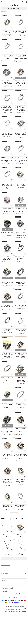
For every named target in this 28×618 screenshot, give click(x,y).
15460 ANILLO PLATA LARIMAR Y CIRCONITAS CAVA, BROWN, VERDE (20, 234)
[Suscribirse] (26, 584)
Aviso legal (24, 611)
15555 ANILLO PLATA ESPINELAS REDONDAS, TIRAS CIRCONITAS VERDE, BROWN (7, 430)
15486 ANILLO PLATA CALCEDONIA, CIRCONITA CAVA (7, 307)
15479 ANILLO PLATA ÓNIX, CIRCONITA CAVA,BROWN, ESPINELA (7, 282)
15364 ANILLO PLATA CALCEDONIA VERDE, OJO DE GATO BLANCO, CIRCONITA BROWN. (7, 108)
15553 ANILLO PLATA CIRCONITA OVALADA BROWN (21, 405)
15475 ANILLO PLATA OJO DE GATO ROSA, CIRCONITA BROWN (21, 258)
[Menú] (1, 2)
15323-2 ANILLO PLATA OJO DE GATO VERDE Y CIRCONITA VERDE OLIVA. (21, 57)
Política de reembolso (19, 607)
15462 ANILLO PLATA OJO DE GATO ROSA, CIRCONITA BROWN (7, 258)
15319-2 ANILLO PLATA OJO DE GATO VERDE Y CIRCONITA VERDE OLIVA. (7, 33)
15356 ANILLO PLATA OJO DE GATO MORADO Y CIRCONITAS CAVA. (21, 82)
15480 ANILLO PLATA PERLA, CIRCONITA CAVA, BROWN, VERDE (20, 282)
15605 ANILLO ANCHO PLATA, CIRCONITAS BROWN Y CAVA (7, 456)
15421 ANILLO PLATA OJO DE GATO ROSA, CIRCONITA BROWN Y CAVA (7, 210)
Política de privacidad (10, 609)
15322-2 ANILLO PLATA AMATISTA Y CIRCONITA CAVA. (7, 57)
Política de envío (6, 611)
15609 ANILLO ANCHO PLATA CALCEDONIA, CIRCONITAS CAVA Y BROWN (7, 482)
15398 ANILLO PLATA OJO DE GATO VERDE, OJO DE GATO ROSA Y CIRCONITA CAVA (21, 134)
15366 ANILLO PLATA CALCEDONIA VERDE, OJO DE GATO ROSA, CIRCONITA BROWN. (21, 108)
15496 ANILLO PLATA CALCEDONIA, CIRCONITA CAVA (21, 331)
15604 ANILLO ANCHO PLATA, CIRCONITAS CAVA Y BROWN (20, 430)
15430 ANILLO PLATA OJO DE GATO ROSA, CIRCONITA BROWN (21, 210)
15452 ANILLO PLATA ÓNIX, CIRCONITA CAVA (7, 233)
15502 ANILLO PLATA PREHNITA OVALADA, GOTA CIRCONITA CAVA (7, 355)
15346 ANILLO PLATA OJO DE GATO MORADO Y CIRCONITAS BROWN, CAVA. (7, 83)
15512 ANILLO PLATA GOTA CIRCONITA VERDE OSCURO (7, 379)
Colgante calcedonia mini (7, 553)
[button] (23, 2)
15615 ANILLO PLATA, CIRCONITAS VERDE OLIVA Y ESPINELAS (7, 507)
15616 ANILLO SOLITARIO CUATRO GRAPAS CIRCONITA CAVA (21, 507)
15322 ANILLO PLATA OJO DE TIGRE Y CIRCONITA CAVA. (21, 33)
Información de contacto (16, 611)
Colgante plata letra (7, 534)
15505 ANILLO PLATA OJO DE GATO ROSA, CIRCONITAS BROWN (21, 355)
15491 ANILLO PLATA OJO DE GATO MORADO (21, 306)
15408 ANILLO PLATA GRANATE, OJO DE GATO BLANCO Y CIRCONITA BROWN (7, 185)
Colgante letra (21, 553)
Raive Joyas (9, 606)
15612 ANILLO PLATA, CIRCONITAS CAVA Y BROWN (20, 481)
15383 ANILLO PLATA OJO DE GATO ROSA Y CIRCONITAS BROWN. (7, 133)
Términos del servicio (19, 609)
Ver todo (14, 558)
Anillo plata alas (20, 534)
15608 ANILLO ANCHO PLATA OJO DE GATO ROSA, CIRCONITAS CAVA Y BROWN (20, 456)
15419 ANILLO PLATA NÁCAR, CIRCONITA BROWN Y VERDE (20, 184)
